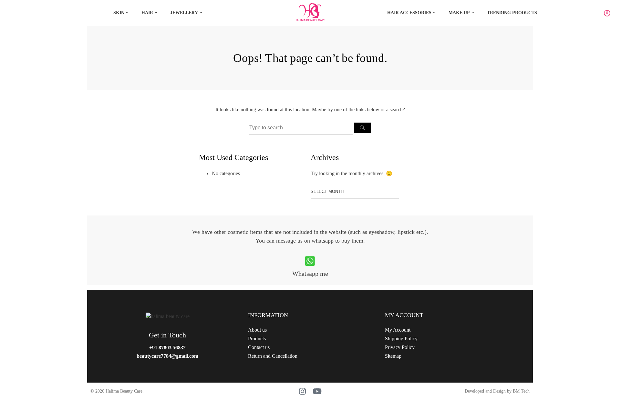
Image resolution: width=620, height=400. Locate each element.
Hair (147, 12)
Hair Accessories (409, 12)
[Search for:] (301, 127)
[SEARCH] (362, 128)
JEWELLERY (184, 12)
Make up (459, 12)
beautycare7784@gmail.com (167, 356)
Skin (118, 12)
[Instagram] (302, 391)
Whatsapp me (310, 273)
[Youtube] (317, 391)
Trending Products (512, 12)
